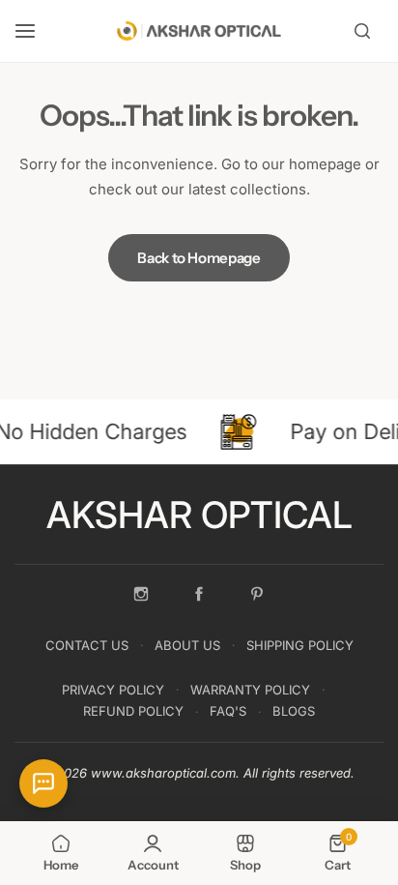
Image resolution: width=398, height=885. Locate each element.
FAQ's (228, 711)
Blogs (293, 711)
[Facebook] (199, 594)
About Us (187, 645)
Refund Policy (133, 711)
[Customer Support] (43, 783)
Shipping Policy (300, 645)
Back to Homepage (198, 258)
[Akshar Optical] (199, 31)
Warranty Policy (250, 689)
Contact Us (86, 645)
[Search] (362, 31)
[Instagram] (141, 594)
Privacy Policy (113, 689)
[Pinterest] (257, 594)
